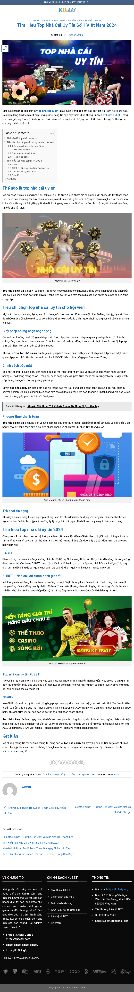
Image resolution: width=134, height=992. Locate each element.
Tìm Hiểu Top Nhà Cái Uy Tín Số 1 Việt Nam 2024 (30, 842)
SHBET (10, 934)
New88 (15, 175)
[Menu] (4, 10)
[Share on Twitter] (64, 762)
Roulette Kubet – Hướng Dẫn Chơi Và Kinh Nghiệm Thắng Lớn (37, 836)
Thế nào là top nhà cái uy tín (22, 138)
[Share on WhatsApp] (52, 762)
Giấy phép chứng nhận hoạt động (28, 146)
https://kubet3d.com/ (26, 958)
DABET (15, 164)
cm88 (9, 944)
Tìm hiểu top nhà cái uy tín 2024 (24, 160)
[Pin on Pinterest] (76, 762)
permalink (115, 774)
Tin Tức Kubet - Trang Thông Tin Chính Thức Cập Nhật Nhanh (67, 20)
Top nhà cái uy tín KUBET (24, 171)
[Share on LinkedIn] (81, 762)
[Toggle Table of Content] (50, 133)
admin (79, 35)
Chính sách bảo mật (21, 149)
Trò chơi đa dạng (20, 156)
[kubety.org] (67, 10)
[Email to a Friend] (70, 762)
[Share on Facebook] (58, 762)
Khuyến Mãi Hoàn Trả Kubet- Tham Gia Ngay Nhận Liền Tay (36, 848)
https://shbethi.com (18, 939)
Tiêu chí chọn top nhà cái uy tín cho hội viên (30, 142)
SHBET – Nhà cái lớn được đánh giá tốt (31, 168)
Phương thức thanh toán (23, 153)
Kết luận (11, 178)
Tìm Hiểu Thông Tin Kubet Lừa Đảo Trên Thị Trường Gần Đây (37, 854)
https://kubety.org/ (117, 889)
